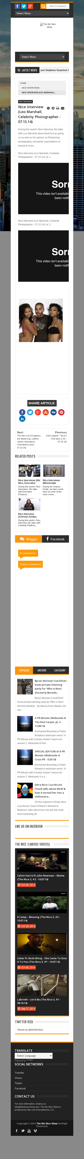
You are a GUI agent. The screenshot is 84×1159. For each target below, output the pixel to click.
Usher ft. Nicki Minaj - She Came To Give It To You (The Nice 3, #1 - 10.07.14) (42, 959)
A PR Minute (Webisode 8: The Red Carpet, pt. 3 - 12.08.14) (50, 722)
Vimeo (18, 1078)
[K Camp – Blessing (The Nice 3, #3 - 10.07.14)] (42, 896)
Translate (38, 1060)
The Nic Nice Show (47, 1123)
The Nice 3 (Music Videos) (32, 844)
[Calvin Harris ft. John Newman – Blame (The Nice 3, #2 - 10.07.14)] (42, 854)
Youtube (19, 1072)
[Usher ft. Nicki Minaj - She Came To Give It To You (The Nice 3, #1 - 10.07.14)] (42, 937)
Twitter (18, 1083)
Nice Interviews (30, 88)
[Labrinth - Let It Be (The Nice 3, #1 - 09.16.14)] (42, 978)
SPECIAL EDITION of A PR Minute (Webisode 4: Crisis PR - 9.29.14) (50, 755)
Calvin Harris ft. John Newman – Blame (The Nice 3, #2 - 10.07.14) (40, 877)
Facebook (20, 1088)
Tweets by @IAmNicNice (30, 1029)
